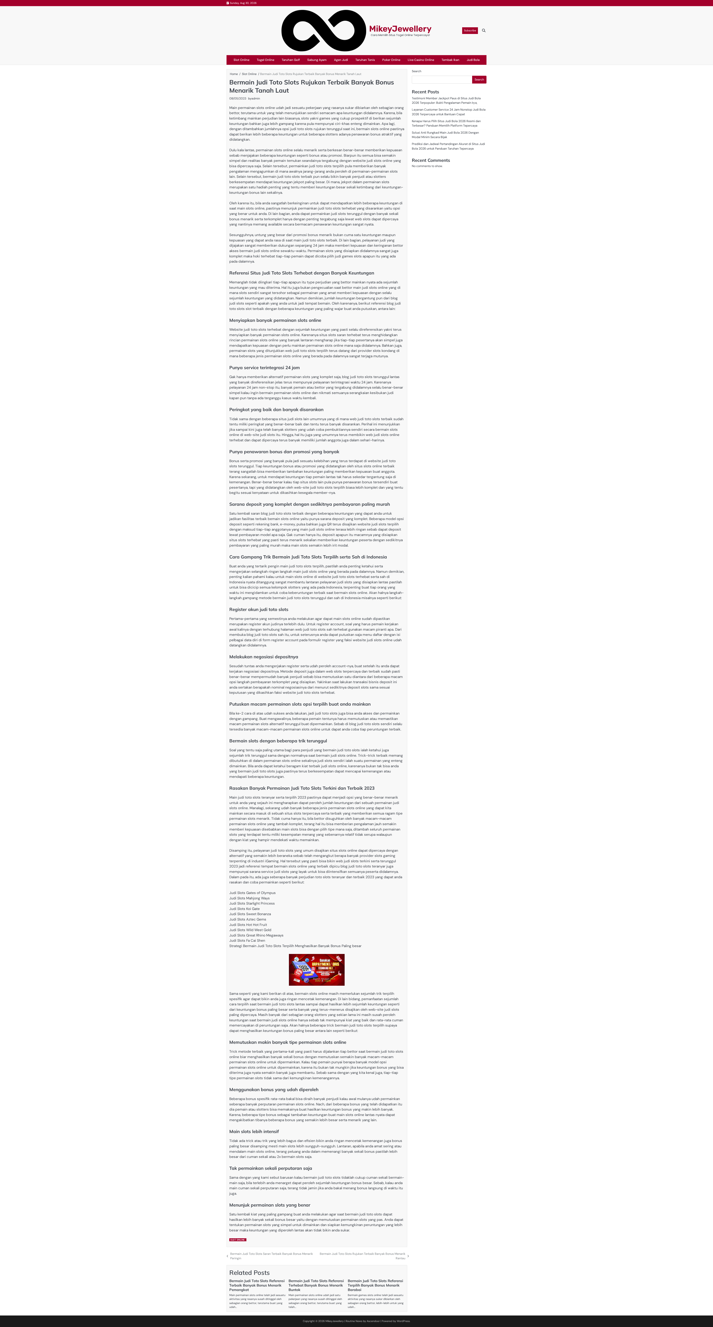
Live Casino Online (421, 60)
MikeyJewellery (400, 29)
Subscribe (470, 30)
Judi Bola (473, 60)
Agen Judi (341, 60)
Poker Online (391, 60)
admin (255, 98)
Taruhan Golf (291, 60)
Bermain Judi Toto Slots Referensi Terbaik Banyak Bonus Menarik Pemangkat (257, 1285)
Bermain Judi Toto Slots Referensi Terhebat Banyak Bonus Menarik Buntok (316, 1285)
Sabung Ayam (317, 60)
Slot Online (241, 60)
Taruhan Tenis (365, 60)
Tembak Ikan (450, 60)
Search (416, 71)
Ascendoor (373, 1321)
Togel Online (265, 60)
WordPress (403, 1321)
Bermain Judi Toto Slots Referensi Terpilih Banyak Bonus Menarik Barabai (375, 1285)
